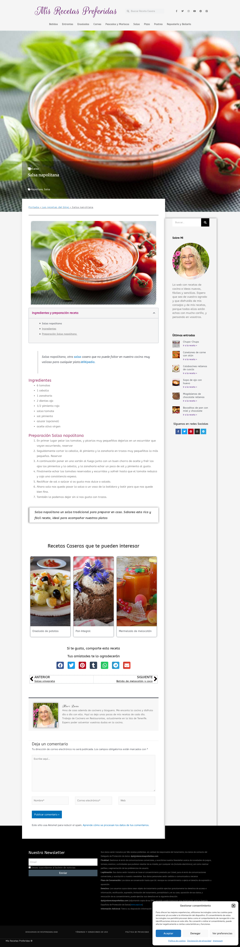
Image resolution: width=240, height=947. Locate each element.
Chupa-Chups (191, 341)
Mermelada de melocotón (135, 631)
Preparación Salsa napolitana (59, 333)
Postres (158, 24)
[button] (233, 905)
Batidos (53, 24)
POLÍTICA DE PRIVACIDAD (137, 932)
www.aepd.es (136, 905)
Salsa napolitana (52, 323)
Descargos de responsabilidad (41, 932)
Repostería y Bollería (179, 24)
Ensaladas (83, 24)
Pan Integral (83, 631)
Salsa (136, 24)
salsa (77, 357)
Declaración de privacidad (199, 940)
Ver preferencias (222, 933)
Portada (34, 207)
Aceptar (168, 933)
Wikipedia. (88, 362)
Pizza (147, 24)
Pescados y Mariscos (117, 24)
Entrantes (67, 24)
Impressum (218, 940)
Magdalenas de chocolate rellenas (193, 395)
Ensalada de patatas (45, 631)
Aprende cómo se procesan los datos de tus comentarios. (116, 825)
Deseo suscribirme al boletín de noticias (53, 867)
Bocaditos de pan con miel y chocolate (195, 409)
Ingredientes (49, 328)
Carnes (97, 24)
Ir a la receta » (190, 345)
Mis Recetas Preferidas (76, 11)
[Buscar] (205, 222)
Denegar (195, 933)
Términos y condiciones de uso (91, 932)
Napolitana (37, 189)
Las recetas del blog (55, 207)
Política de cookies (177, 940)
